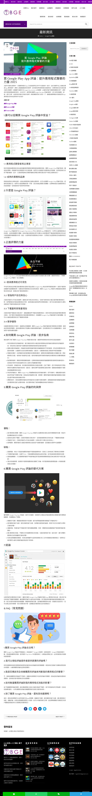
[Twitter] (30, 709)
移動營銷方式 (73, 195)
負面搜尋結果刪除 (74, 239)
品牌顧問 (26, 2)
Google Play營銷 (49, 36)
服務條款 (71, 760)
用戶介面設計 (73, 185)
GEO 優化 (71, 97)
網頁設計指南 (73, 226)
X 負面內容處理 (73, 138)
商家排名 (71, 333)
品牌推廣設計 (73, 155)
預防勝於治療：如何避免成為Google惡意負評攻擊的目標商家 (78, 294)
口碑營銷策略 (73, 148)
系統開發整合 (73, 199)
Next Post (59, 716)
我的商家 (64, 2)
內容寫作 (71, 343)
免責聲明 (71, 758)
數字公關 (45, 2)
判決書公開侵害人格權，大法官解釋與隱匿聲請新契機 (78, 272)
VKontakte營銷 (73, 135)
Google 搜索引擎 (73, 108)
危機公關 (71, 353)
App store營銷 (73, 74)
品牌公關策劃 (73, 151)
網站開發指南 (73, 205)
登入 (12, 731)
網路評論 (71, 336)
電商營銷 (77, 2)
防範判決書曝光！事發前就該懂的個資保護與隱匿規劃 (78, 282)
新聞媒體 (39, 2)
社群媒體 (71, 2)
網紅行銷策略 (73, 209)
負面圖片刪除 (73, 232)
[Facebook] (25, 709)
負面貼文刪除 (73, 249)
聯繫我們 (83, 16)
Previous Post (12, 716)
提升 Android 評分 (9, 110)
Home (41, 36)
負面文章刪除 (73, 243)
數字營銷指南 (73, 172)
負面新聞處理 (73, 246)
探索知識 (71, 747)
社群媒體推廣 (73, 192)
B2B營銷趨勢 (73, 81)
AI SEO (71, 64)
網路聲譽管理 (16, 74)
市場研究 (71, 316)
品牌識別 (71, 326)
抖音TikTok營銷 (73, 165)
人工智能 (71, 357)
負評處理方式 (73, 229)
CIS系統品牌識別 (74, 87)
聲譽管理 (58, 2)
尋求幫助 (71, 755)
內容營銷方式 (73, 145)
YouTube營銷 (72, 141)
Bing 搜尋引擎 (73, 84)
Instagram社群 (73, 118)
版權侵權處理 (73, 182)
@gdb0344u (77, 770)
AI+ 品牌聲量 (72, 70)
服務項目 (20, 2)
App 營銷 (52, 2)
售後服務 (71, 752)
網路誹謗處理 (73, 219)
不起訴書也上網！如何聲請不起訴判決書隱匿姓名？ (78, 277)
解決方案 (84, 2)
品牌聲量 (71, 323)
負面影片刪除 (73, 236)
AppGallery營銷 (73, 77)
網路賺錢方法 (73, 222)
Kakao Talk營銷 (73, 121)
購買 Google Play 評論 (10, 103)
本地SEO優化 (73, 175)
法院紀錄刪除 (73, 178)
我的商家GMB (73, 162)
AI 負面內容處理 (73, 67)
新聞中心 (7, 2)
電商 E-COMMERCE (74, 256)
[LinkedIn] (40, 709)
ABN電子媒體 (73, 60)
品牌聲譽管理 (73, 158)
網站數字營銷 (73, 202)
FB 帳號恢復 (72, 94)
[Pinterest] (35, 709)
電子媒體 (71, 350)
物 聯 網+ (71, 360)
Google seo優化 (73, 104)
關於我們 (13, 2)
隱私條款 (71, 763)
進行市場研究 (73, 253)
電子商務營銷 (73, 259)
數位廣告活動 (73, 168)
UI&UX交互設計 (73, 128)
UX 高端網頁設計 (74, 131)
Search (86, 24)
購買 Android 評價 (9, 107)
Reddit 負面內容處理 (75, 124)
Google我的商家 (73, 111)
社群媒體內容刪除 (74, 189)
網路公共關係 (73, 212)
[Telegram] (44, 709)
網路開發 (32, 2)
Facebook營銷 (73, 91)
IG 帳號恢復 (72, 114)
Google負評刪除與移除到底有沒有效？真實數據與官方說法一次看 (78, 288)
